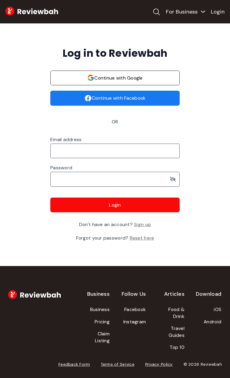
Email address (66, 139)
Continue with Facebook (119, 98)
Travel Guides (176, 331)
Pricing (102, 322)
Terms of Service (117, 364)
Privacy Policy (159, 364)
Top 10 (177, 347)
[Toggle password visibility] (175, 179)
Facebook (135, 309)
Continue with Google (118, 78)
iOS (217, 309)
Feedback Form (74, 364)
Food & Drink (176, 312)
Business (100, 309)
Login (218, 11)
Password (61, 168)
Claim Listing (102, 337)
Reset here (142, 238)
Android (212, 322)
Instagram (134, 322)
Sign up (142, 224)
